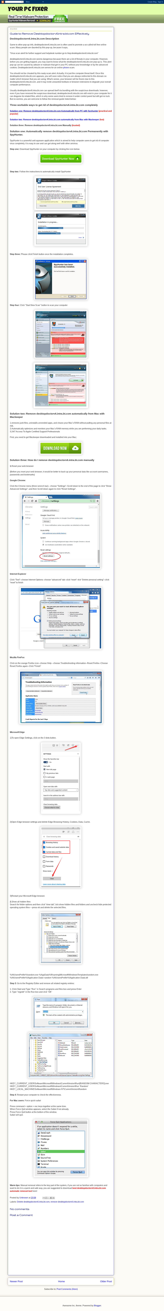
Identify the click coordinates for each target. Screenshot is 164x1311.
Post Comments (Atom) (67, 1289)
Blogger (97, 1305)
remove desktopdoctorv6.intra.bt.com (67, 1202)
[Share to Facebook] (51, 1198)
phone (66, 67)
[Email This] (44, 1198)
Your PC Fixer (28, 10)
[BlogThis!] (46, 1198)
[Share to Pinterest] (53, 1198)
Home (61, 1281)
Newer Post (16, 1281)
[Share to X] (48, 1198)
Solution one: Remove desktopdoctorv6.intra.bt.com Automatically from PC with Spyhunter (54, 111)
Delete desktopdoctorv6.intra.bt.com (33, 1202)
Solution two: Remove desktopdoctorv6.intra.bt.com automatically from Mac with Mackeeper (54, 119)
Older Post (106, 1281)
